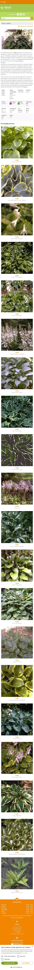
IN (21, 14)
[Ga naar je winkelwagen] (32, 2)
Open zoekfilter (7, 23)
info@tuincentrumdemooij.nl (17, 933)
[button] (17, 967)
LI (24, 14)
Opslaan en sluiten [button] (9, 963)
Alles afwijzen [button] (25, 963)
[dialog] (17, 957)
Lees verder (24, 953)
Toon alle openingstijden (17, 917)
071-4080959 (17, 932)
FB (18, 14)
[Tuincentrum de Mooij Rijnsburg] (6, 8)
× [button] (32, 946)
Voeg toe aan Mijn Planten (26, 26)
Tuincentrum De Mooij (17, 927)
